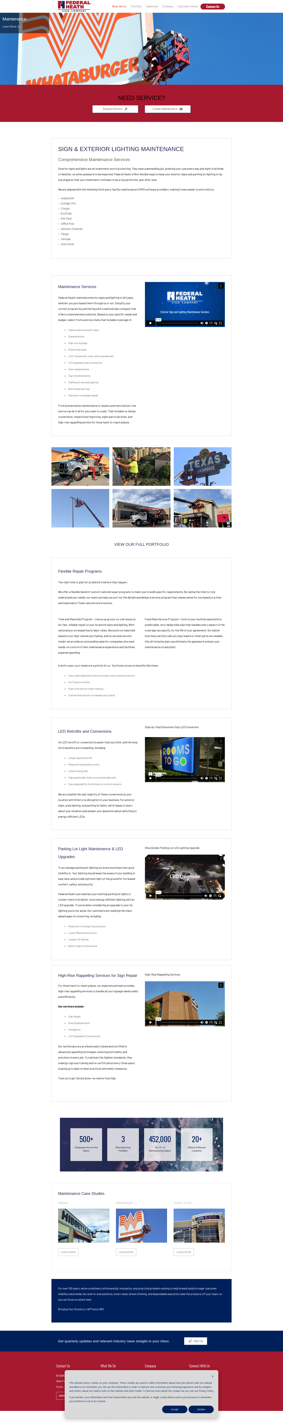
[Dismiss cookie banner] (212, 1377)
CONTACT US (64, 1395)
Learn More (9, 26)
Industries (152, 6)
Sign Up (198, 1341)
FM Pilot (66, 218)
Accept (174, 1409)
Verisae (66, 239)
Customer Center (188, 6)
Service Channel (71, 229)
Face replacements (78, 369)
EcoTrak (66, 213)
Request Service (113, 109)
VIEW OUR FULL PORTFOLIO (141, 544)
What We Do (119, 6)
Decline (201, 1409)
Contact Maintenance (165, 109)
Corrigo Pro (68, 203)
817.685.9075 (63, 1375)
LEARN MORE (68, 1252)
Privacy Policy (206, 1390)
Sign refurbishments (79, 375)
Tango (65, 234)
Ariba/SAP (67, 198)
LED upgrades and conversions (85, 362)
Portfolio (136, 6)
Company (167, 6)
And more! (67, 244)
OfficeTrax (67, 223)
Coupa (65, 208)
